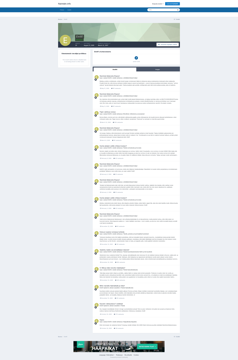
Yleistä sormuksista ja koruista (132, 148)
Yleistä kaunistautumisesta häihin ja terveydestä (137, 252)
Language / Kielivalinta (106, 355)
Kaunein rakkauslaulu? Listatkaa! (111, 304)
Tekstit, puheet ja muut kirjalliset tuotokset (136, 234)
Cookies (136, 355)
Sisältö (69, 10)
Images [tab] (157, 69)
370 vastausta (119, 314)
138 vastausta (119, 328)
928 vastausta (120, 280)
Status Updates (169, 9)
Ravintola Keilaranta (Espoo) (110, 76)
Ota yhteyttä (128, 355)
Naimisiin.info (64, 4)
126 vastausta (120, 244)
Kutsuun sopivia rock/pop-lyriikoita (112, 232)
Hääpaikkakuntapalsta (130, 322)
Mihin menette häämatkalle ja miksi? (112, 286)
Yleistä (123, 305)
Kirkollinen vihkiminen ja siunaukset (133, 114)
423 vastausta (119, 158)
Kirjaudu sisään (157, 4)
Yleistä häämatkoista (127, 288)
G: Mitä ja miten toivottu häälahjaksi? (112, 268)
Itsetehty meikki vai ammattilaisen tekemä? (114, 250)
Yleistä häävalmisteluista (130, 270)
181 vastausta (116, 88)
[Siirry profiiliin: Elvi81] (97, 77)
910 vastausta (120, 298)
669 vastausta (118, 122)
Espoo (102, 320)
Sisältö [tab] (115, 69)
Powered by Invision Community (119, 357)
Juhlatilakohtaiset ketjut (130, 78)
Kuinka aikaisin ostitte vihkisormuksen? (113, 146)
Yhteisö (62, 10)
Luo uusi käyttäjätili (172, 3)
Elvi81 (109, 78)
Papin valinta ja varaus (108, 112)
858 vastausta (120, 262)
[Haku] (178, 9)
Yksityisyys (119, 355)
